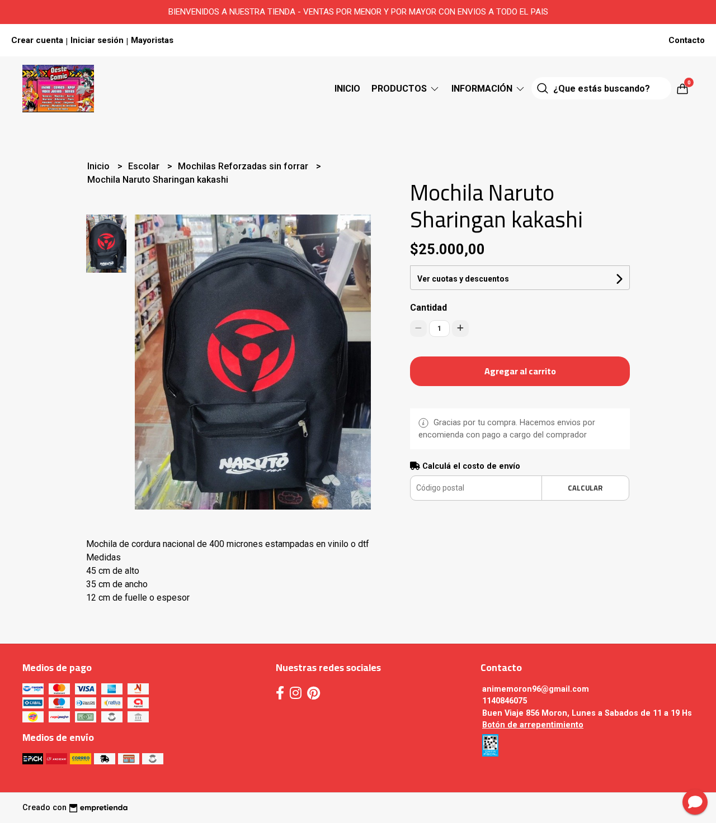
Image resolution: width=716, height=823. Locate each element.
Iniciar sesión (97, 40)
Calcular (585, 487)
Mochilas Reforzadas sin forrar (244, 166)
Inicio (347, 88)
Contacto (686, 40)
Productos (400, 88)
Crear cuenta (37, 40)
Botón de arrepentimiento (532, 725)
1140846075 (504, 701)
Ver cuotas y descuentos (463, 278)
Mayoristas (152, 40)
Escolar (145, 166)
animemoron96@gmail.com (535, 689)
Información (483, 88)
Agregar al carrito (520, 371)
